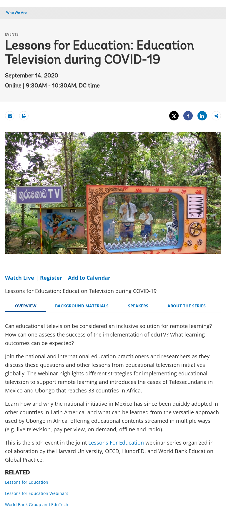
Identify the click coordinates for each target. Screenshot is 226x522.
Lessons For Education (116, 442)
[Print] (24, 116)
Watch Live (19, 277)
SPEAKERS (138, 306)
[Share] (188, 116)
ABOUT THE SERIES (186, 306)
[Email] (10, 116)
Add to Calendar (89, 277)
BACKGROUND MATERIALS (82, 306)
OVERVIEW (25, 306)
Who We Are (16, 12)
